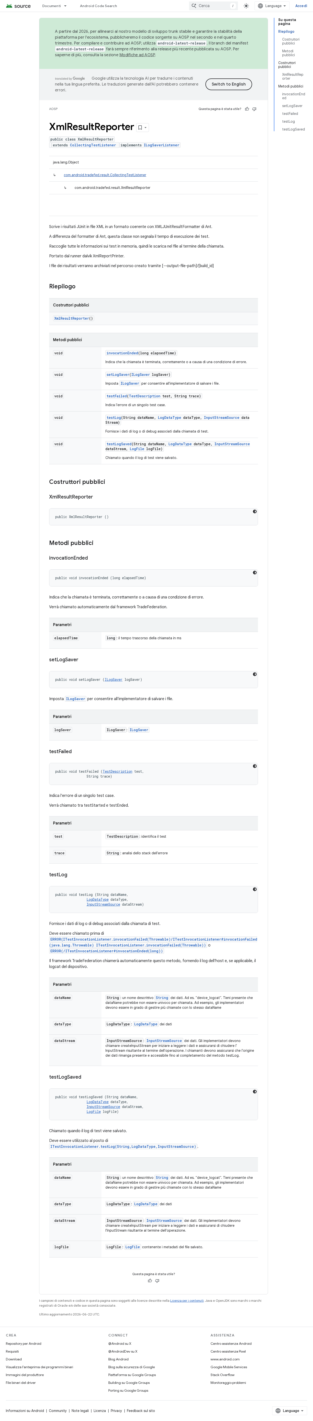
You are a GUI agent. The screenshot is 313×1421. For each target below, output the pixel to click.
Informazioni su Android (25, 1411)
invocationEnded (122, 353)
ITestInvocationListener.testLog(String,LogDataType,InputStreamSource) (123, 1146)
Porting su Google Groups (128, 1390)
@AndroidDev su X (122, 1351)
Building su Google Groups (129, 1382)
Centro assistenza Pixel (228, 1351)
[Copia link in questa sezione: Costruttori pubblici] (110, 482)
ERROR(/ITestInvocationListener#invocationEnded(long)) (106, 951)
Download (14, 1359)
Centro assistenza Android (231, 1343)
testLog (114, 417)
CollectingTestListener (93, 145)
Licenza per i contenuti (187, 1301)
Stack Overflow (223, 1375)
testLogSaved (119, 444)
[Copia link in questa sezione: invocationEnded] (93, 558)
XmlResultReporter (71, 318)
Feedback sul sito (141, 1411)
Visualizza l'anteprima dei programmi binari (39, 1367)
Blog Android (118, 1359)
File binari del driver (21, 1382)
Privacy (116, 1411)
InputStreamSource (221, 417)
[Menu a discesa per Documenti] (67, 6)
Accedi (301, 6)
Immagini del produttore (25, 1375)
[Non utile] (254, 109)
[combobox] (213, 5)
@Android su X (119, 1343)
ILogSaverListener (161, 145)
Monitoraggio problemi (228, 1382)
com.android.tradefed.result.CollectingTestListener (105, 175)
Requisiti (12, 1351)
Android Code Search (98, 6)
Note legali (80, 1411)
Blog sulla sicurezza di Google (131, 1367)
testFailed (117, 396)
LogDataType (169, 417)
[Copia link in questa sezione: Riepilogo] (80, 287)
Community (58, 1411)
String (162, 997)
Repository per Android (23, 1343)
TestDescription (144, 396)
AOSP (53, 109)
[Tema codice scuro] (255, 511)
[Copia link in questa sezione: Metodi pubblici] (98, 543)
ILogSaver (140, 374)
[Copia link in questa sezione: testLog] (72, 875)
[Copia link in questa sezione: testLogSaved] (86, 1077)
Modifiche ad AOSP (137, 55)
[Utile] (247, 109)
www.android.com (225, 1359)
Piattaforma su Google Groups (132, 1375)
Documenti (51, 6)
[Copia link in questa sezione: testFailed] (76, 752)
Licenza (100, 1411)
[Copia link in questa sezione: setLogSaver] (83, 660)
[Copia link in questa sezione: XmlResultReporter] (98, 497)
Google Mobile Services (229, 1367)
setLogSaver (118, 374)
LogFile (137, 448)
